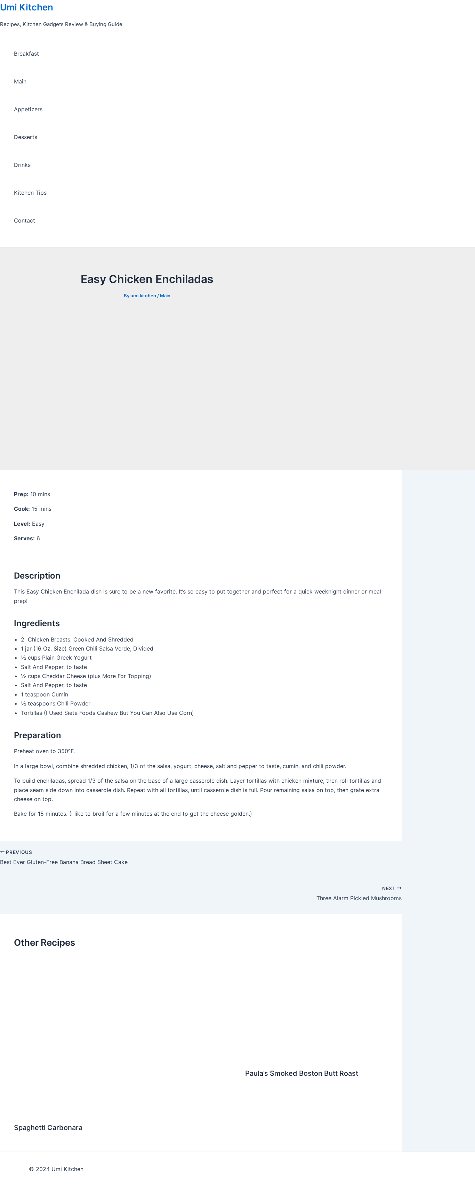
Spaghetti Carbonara (48, 1127)
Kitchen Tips (30, 192)
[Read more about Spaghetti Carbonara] (125, 1110)
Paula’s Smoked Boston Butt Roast (301, 1073)
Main (20, 81)
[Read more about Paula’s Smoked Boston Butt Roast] (316, 1056)
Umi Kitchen (26, 7)
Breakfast (26, 53)
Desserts (25, 137)
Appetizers (28, 109)
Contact (24, 220)
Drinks (22, 164)
